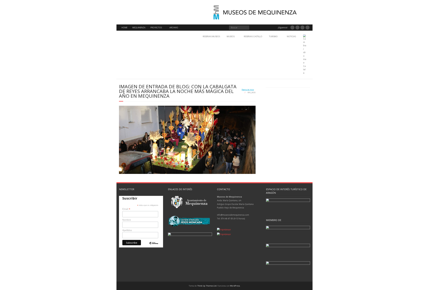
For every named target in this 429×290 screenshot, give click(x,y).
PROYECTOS (156, 27)
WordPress (235, 285)
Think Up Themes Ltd (207, 285)
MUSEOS (231, 36)
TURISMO (273, 36)
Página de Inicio (248, 89)
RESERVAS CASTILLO (253, 36)
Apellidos (127, 230)
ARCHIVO (173, 27)
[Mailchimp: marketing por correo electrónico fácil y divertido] (153, 245)
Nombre (126, 219)
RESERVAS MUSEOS (211, 36)
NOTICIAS (291, 36)
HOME (124, 27)
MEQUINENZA (138, 27)
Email (126, 209)
